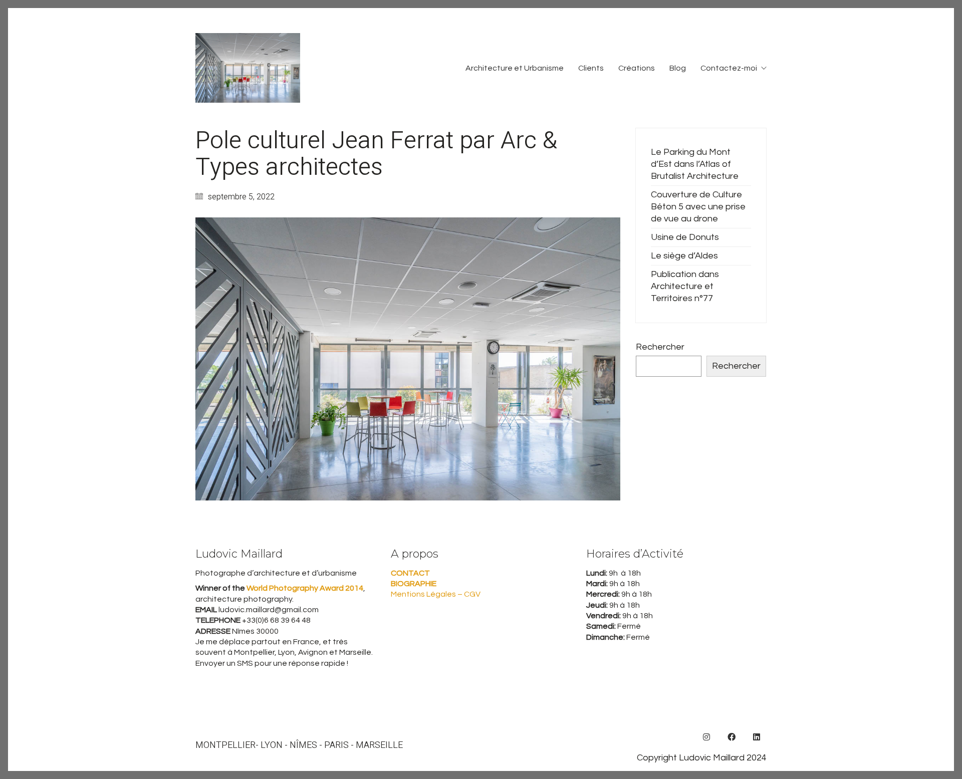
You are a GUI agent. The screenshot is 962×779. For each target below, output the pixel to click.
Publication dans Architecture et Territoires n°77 (685, 286)
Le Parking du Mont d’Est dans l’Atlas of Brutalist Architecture (695, 164)
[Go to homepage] (247, 68)
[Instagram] (706, 737)
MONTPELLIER (225, 745)
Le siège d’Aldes (684, 256)
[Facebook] (732, 737)
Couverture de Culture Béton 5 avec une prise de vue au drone (698, 206)
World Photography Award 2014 (304, 588)
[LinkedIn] (757, 737)
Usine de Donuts (685, 237)
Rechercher (660, 347)
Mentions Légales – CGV (435, 594)
